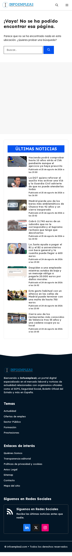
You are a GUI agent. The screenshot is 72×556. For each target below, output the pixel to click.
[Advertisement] (36, 98)
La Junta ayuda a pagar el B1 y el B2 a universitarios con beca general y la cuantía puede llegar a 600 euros (46, 250)
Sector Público (12, 421)
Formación (10, 427)
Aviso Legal (10, 469)
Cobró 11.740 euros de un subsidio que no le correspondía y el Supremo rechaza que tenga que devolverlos (46, 227)
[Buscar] (48, 50)
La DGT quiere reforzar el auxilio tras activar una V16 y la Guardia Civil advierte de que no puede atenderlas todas (46, 183)
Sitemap (8, 474)
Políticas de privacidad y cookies (23, 463)
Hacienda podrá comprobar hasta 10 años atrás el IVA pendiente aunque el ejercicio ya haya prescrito (46, 162)
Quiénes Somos (13, 453)
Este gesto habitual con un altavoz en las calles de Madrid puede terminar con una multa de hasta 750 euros (46, 296)
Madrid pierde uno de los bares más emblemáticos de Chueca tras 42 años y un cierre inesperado (46, 205)
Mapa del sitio (12, 485)
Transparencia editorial (17, 458)
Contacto (9, 480)
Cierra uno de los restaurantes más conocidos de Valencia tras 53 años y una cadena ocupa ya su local (46, 320)
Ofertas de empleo (15, 416)
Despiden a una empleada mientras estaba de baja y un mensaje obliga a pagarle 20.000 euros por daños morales (45, 273)
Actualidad (10, 410)
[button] (57, 5)
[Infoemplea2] (18, 5)
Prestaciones (11, 432)
